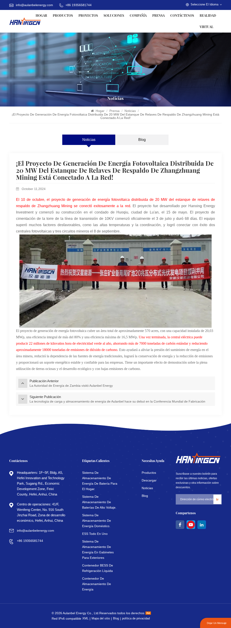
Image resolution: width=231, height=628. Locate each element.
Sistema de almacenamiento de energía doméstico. (96, 520)
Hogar (41, 15)
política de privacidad (136, 618)
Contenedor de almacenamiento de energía (96, 584)
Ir (217, 499)
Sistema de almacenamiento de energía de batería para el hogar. (99, 481)
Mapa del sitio (101, 618)
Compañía (138, 15)
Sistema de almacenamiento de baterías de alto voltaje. (99, 502)
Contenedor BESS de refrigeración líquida (97, 568)
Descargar (149, 480)
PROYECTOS (88, 15)
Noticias (131, 111)
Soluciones (114, 15)
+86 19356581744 (78, 5)
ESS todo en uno (95, 534)
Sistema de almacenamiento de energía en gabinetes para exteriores (98, 549)
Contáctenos (182, 15)
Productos (63, 15)
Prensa (158, 15)
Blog (142, 140)
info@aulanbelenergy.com (34, 5)
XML (85, 618)
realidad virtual (208, 21)
